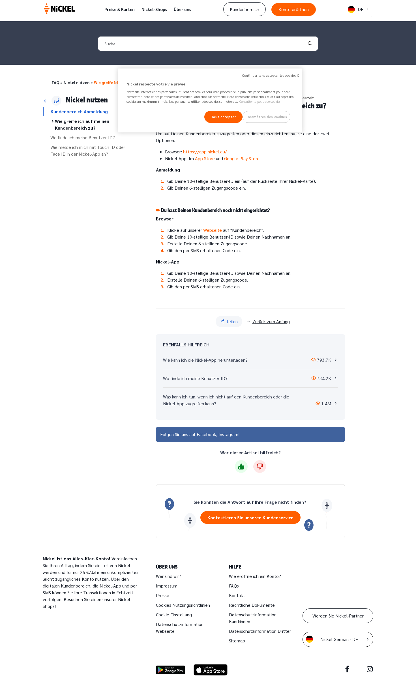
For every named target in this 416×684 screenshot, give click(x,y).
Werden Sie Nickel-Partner (338, 616)
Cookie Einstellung (174, 614)
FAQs (234, 586)
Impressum (166, 586)
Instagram (228, 434)
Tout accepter (223, 117)
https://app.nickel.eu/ (205, 152)
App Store (205, 158)
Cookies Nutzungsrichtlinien (183, 605)
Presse (162, 595)
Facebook (206, 434)
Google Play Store (242, 158)
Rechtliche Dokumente (252, 605)
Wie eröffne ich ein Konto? (255, 576)
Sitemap (237, 641)
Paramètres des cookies (266, 117)
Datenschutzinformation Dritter (260, 631)
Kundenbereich (244, 9)
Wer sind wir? (168, 576)
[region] (210, 100)
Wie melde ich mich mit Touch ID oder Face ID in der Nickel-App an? (87, 150)
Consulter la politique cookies (259, 101)
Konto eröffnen (293, 9)
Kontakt (237, 595)
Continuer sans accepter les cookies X (270, 75)
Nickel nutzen (76, 82)
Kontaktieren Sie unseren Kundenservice (250, 517)
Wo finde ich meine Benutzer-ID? (82, 137)
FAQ (55, 82)
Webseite (212, 230)
